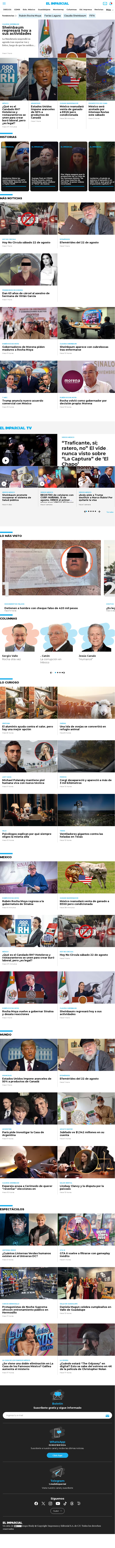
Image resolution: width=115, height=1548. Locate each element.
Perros (63, 777)
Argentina (6, 1129)
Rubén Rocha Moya (30, 15)
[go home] (57, 1522)
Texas (62, 831)
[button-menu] (4, 3)
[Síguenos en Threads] (72, 1503)
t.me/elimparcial (57, 1484)
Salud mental (66, 1183)
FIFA (92, 15)
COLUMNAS (8, 618)
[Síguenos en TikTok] (65, 1503)
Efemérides (65, 239)
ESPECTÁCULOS (12, 1209)
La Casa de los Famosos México (16, 1360)
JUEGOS (7, 9)
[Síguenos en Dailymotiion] (79, 1503)
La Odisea (64, 1360)
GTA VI (62, 1250)
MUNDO (5, 1034)
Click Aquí (57, 1455)
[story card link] (76, 39)
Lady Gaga (6, 777)
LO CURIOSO (9, 682)
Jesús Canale (87, 655)
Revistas (99, 9)
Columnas (72, 9)
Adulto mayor (66, 1129)
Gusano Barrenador (69, 103)
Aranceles (35, 103)
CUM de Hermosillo (10, 1304)
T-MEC (4, 397)
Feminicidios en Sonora (12, 290)
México (5, 103)
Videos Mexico (68, 437)
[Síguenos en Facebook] (36, 1503)
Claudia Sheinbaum (75, 15)
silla (4, 831)
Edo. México (29, 9)
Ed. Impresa (86, 9)
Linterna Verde (9, 1250)
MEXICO (6, 857)
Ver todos (110, 512)
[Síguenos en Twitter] (43, 1503)
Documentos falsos (14, 604)
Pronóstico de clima (98, 103)
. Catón (45, 655)
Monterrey (58, 9)
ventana (6, 723)
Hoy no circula (9, 239)
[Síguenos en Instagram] (50, 1503)
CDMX (17, 9)
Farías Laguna (53, 15)
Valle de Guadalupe (68, 1304)
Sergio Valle (10, 655)
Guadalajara (44, 9)
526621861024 (57, 1445)
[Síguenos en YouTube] (58, 1503)
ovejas (63, 723)
